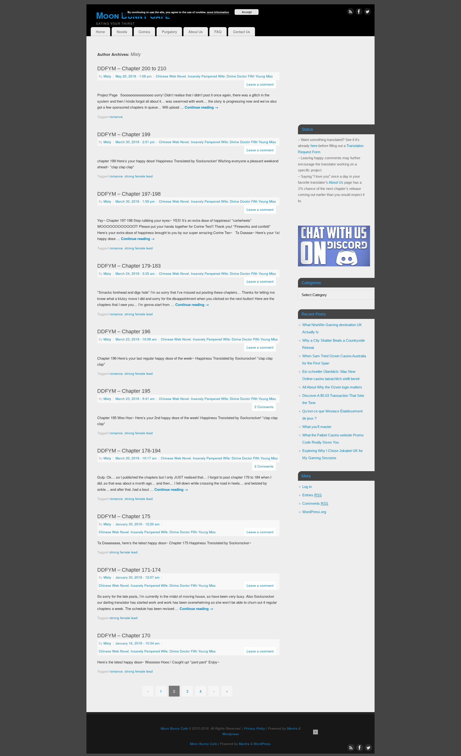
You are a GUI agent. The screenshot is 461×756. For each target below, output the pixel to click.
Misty (136, 54)
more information (218, 12)
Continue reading (201, 107)
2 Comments (264, 406)
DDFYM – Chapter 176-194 (129, 451)
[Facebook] (359, 12)
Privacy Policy (254, 728)
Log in (307, 487)
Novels (122, 31)
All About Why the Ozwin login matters (332, 387)
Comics (144, 31)
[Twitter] (367, 12)
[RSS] (350, 12)
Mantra (292, 728)
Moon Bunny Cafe (174, 728)
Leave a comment (260, 84)
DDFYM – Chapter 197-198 (129, 194)
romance (116, 116)
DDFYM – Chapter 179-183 (129, 266)
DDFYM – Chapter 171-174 (129, 570)
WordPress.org (314, 512)
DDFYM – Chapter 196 (123, 331)
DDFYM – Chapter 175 (123, 516)
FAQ (217, 31)
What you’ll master (316, 427)
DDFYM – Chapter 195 (123, 391)
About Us (195, 31)
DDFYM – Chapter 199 (123, 134)
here (313, 146)
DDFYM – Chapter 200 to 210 (131, 68)
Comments (315, 503)
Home (100, 31)
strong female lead (139, 176)
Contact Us (241, 31)
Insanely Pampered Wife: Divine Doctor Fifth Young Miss (230, 76)
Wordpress (230, 734)
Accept (247, 12)
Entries (312, 495)
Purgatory (169, 31)
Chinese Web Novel (171, 76)
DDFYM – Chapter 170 (123, 636)
